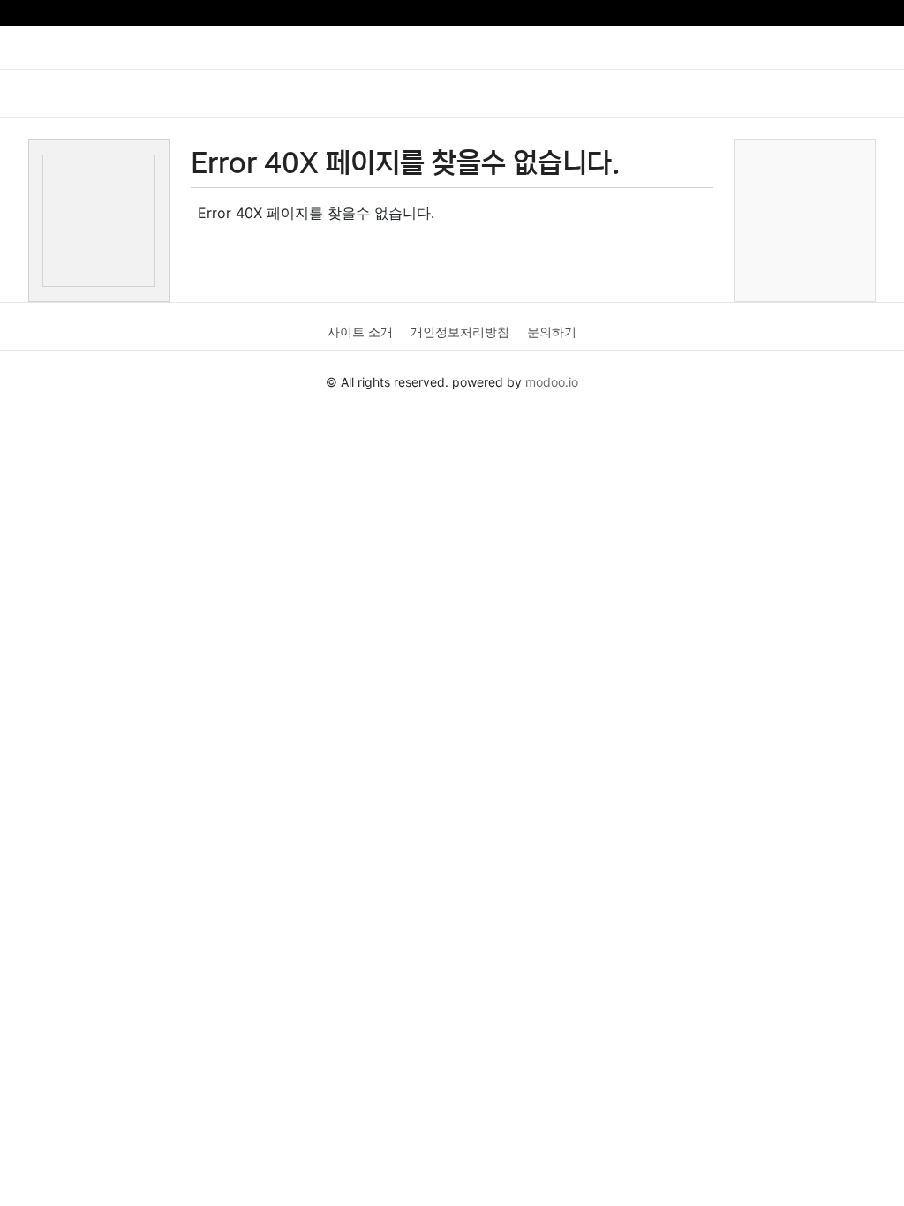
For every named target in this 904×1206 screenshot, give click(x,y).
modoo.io (551, 381)
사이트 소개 (360, 331)
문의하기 (551, 331)
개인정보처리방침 (460, 331)
